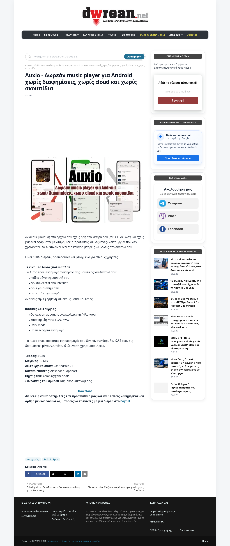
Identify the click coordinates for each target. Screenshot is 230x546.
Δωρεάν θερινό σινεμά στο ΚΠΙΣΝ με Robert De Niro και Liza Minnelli (185, 302)
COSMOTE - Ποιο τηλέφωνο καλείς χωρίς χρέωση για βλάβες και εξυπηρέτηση (185, 343)
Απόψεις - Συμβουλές (63, 519)
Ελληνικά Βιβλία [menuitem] (93, 34)
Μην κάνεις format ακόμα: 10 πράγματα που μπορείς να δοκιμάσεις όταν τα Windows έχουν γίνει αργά (186, 366)
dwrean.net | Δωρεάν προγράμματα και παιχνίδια (74, 541)
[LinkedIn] (78, 474)
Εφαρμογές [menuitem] (51, 34)
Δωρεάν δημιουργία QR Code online (163, 513)
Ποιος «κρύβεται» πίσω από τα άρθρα (64, 513)
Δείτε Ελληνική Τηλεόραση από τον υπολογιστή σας (183, 388)
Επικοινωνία (187, 530)
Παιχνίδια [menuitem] (71, 34)
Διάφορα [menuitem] (174, 34)
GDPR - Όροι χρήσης (161, 530)
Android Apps (49, 65)
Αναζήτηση (134, 56)
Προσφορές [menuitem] (128, 34)
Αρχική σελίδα (32, 65)
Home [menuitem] (36, 34)
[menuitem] (152, 35)
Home (205, 541)
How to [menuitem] (111, 34)
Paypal (125, 401)
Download (85, 391)
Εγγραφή (178, 100)
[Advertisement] (85, 128)
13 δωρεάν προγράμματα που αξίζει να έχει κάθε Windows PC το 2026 (186, 284)
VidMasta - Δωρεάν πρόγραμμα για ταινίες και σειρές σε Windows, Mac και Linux (185, 322)
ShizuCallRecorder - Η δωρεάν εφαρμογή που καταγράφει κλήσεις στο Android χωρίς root (186, 265)
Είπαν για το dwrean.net (35, 511)
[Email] (85, 474)
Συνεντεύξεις (29, 515)
